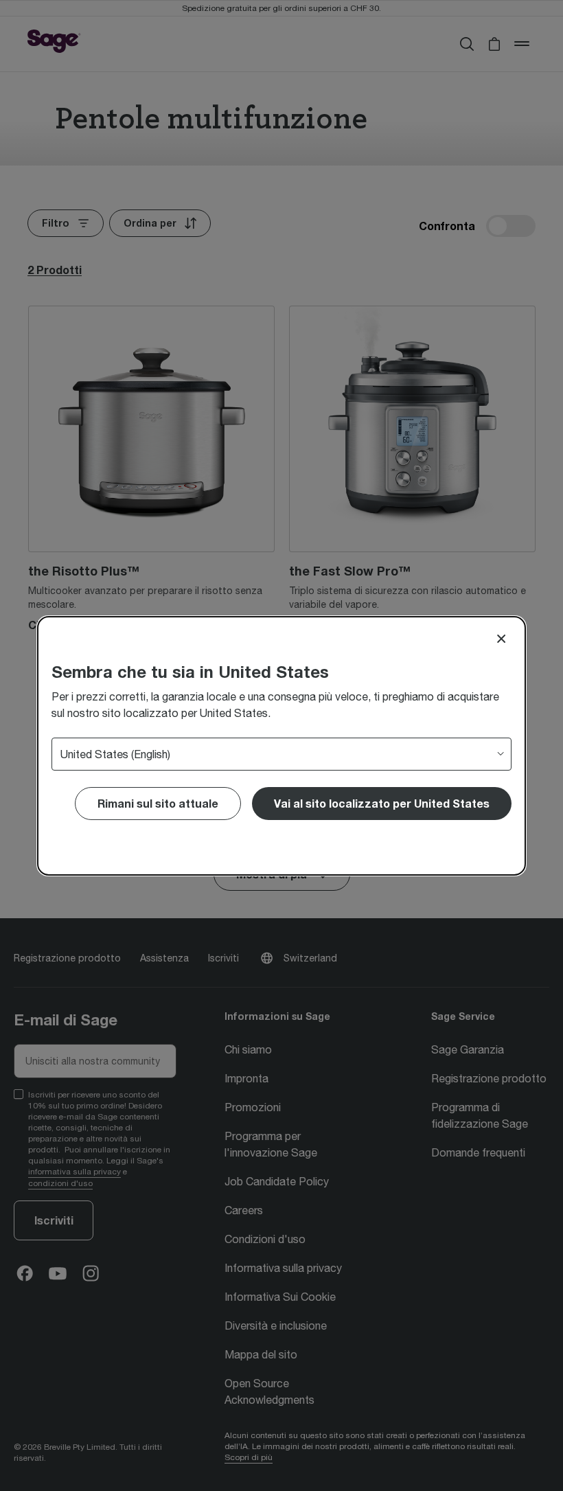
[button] (382, 803)
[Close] (501, 638)
